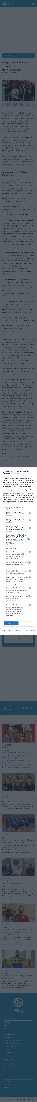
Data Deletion (6, 630)
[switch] (29, 513)
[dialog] (18, 551)
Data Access (18, 630)
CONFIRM (11, 623)
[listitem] (18, 508)
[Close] (33, 472)
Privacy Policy (30, 630)
